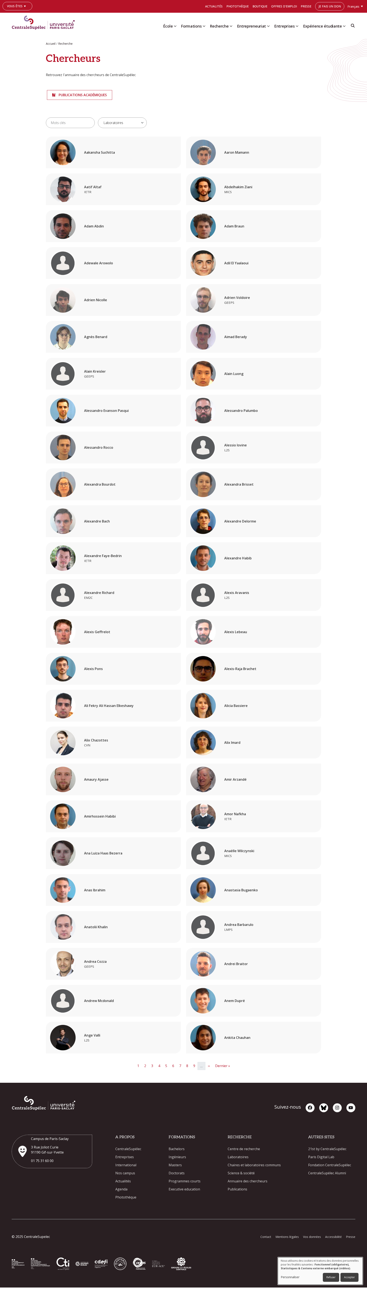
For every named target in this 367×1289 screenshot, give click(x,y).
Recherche (219, 26)
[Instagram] (337, 1107)
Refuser (331, 1277)
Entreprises (284, 26)
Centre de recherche (244, 1149)
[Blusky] (323, 1107)
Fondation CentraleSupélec (329, 1165)
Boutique (260, 6)
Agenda (121, 1189)
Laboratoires (238, 1157)
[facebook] (310, 1107)
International (125, 1165)
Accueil (50, 44)
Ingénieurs (177, 1157)
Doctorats (177, 1173)
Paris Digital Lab (321, 1157)
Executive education (184, 1189)
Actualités (214, 6)
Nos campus (125, 1173)
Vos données (312, 1237)
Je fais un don (330, 6)
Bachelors (177, 1149)
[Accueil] (45, 21)
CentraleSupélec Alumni (327, 1173)
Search (353, 27)
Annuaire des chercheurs (247, 1181)
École (168, 26)
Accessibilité (333, 1237)
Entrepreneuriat (251, 26)
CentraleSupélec (128, 1149)
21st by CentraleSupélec (327, 1149)
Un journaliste (16, 12)
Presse (306, 6)
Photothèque (237, 6)
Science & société (241, 1173)
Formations (191, 26)
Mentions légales (287, 1237)
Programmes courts (184, 1181)
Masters (175, 1165)
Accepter (349, 1277)
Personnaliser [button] (290, 1277)
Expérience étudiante (322, 26)
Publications (237, 1189)
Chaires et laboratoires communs (254, 1165)
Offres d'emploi (284, 6)
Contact (265, 1237)
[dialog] (320, 1271)
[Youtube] (350, 1107)
